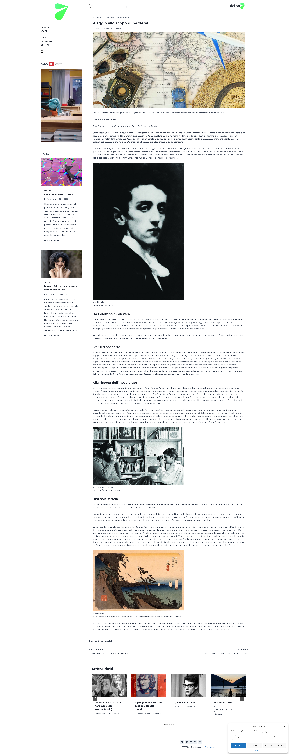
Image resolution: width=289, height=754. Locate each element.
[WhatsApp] (200, 742)
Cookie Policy (258, 750)
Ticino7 (47, 191)
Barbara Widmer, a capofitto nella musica (109, 652)
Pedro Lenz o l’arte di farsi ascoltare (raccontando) (108, 706)
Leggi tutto (51, 240)
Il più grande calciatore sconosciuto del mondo (148, 706)
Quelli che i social (185, 702)
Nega (254, 745)
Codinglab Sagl (211, 747)
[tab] (164, 724)
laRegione (180, 707)
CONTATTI (46, 45)
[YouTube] (191, 742)
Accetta (238, 745)
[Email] (195, 742)
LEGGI (44, 31)
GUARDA (45, 27)
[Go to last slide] (95, 698)
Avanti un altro (223, 702)
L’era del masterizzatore (58, 194)
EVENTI (44, 38)
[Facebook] (182, 742)
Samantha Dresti (103, 714)
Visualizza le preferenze (274, 745)
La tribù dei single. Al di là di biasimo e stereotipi (225, 652)
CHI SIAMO (46, 41)
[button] (284, 726)
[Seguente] (242, 698)
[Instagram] (187, 742)
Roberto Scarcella (144, 714)
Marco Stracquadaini (102, 28)
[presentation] (109, 685)
